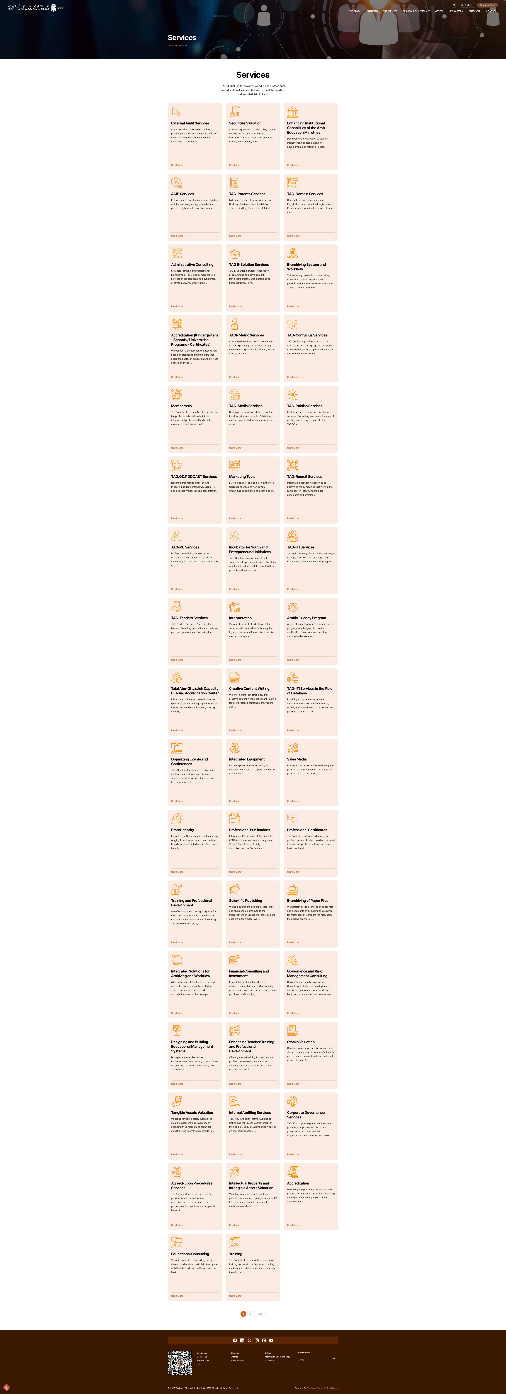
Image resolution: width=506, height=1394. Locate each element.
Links (199, 1364)
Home (171, 45)
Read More (177, 165)
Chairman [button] (372, 11)
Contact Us (202, 1357)
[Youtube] (271, 1340)
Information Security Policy (277, 1357)
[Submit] (334, 1360)
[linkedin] (242, 1340)
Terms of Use (203, 1360)
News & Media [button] (456, 11)
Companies (202, 1353)
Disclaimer (269, 1360)
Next (260, 1314)
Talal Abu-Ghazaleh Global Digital (322, 1388)
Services (235, 1353)
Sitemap (234, 1357)
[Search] (454, 5)
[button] (7, 1387)
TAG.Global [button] (355, 11)
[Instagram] (257, 1340)
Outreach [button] (474, 11)
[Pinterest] (264, 1340)
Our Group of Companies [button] (416, 11)
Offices (439, 11)
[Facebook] (235, 1340)
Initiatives (491, 11)
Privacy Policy (237, 1360)
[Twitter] (249, 1340)
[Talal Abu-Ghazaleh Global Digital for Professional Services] (36, 7)
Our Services (390, 11)
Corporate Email (487, 5)
